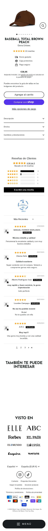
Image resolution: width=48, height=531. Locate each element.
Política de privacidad (34, 492)
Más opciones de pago (24, 109)
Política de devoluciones (24, 489)
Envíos (7, 127)
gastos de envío (27, 74)
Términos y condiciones (14, 492)
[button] (19, 51)
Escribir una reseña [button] (24, 190)
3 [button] (25, 348)
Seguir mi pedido (16, 485)
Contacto (15, 481)
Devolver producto (31, 485)
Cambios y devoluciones (14, 135)
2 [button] (21, 348)
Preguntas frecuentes (28, 481)
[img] (20, 226)
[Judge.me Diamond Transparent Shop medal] (23, 205)
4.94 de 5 (31, 163)
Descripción (9, 119)
